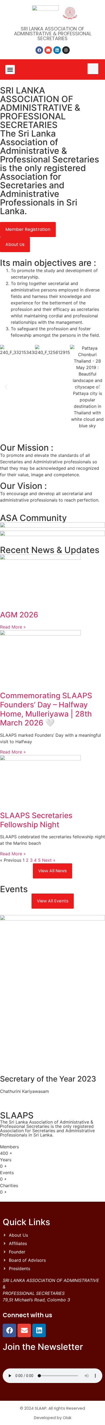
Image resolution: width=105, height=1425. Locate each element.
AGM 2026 (19, 614)
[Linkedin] (57, 50)
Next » (48, 860)
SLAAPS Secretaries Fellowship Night (36, 820)
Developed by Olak (52, 1417)
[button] (10, 69)
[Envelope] (48, 50)
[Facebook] (39, 50)
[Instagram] (66, 50)
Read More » (13, 627)
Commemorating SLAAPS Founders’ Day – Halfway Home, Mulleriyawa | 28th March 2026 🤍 (46, 709)
